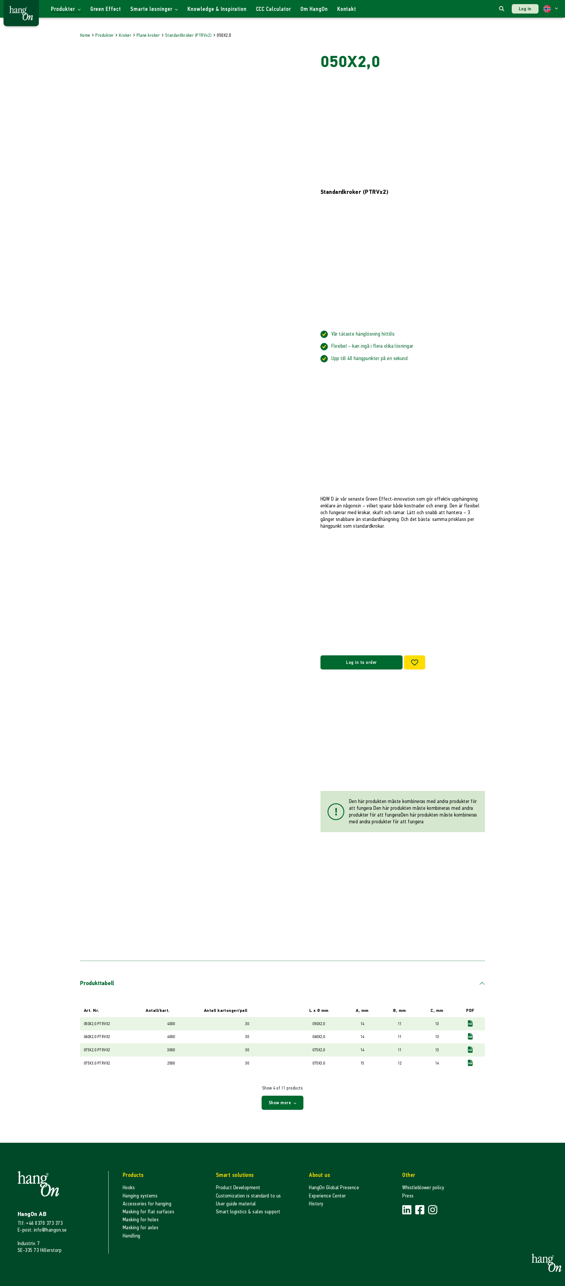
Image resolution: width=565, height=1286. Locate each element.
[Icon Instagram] (432, 1210)
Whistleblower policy (423, 1187)
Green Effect (105, 9)
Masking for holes (141, 1219)
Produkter (104, 35)
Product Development (238, 1187)
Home (85, 35)
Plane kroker (148, 35)
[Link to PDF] (470, 1023)
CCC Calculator (273, 9)
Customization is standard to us (248, 1195)
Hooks (129, 1187)
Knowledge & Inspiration (216, 9)
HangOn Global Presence (334, 1187)
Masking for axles (140, 1227)
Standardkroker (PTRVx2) (188, 35)
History (316, 1203)
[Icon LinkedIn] (407, 1210)
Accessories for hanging (147, 1203)
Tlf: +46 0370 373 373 (40, 1223)
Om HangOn (314, 9)
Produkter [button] (64, 9)
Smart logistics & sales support (248, 1211)
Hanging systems (140, 1195)
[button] (550, 9)
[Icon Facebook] (420, 1210)
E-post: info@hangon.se (42, 1230)
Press (407, 1195)
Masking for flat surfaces (148, 1211)
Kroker (125, 35)
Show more (280, 1103)
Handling (131, 1235)
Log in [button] (525, 9)
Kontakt (346, 9)
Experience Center (327, 1195)
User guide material (236, 1203)
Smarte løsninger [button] (152, 9)
